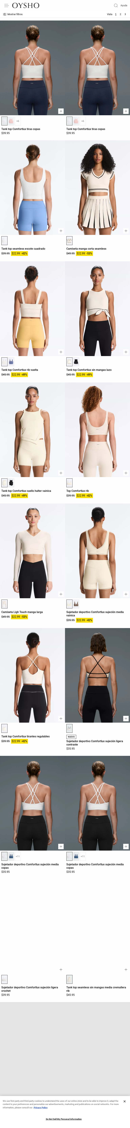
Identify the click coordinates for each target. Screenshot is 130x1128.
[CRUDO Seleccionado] (4, 482)
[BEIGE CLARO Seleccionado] (69, 482)
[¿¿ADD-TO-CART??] (61, 111)
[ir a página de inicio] (25, 5)
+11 (18, 856)
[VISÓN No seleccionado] (76, 604)
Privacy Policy (41, 1107)
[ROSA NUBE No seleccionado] (11, 121)
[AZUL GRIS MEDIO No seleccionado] (11, 856)
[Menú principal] (6, 5)
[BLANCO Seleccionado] (4, 121)
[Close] (124, 1101)
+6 (17, 121)
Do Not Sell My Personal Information (64, 1119)
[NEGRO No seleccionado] (76, 361)
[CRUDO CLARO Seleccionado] (69, 240)
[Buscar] (116, 5)
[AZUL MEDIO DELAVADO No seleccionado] (11, 361)
